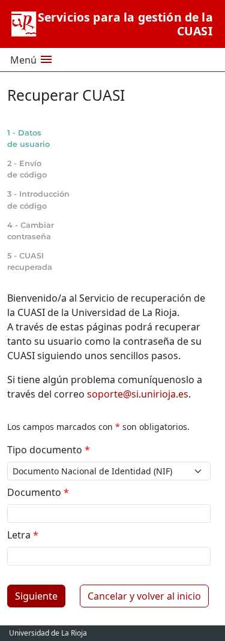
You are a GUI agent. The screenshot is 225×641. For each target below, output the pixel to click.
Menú (31, 59)
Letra (22, 534)
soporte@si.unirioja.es (137, 394)
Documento (38, 492)
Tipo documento (48, 449)
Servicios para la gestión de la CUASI (125, 24)
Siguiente (36, 596)
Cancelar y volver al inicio (144, 596)
